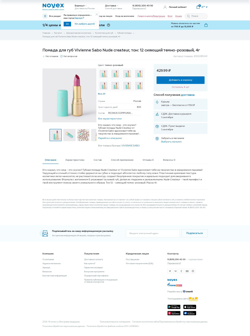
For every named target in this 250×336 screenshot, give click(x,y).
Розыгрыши (159, 16)
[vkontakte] (175, 271)
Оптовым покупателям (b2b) (139, 264)
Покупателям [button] (91, 254)
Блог (170, 16)
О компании (48, 260)
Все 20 (101, 94)
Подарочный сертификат (96, 276)
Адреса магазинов (52, 264)
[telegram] (170, 271)
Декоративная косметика (78, 33)
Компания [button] (48, 254)
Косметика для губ (104, 33)
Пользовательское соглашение (115, 322)
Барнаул (79, 6)
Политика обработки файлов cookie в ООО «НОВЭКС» (113, 326)
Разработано (175, 292)
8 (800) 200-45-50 (143, 6)
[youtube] (187, 271)
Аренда (46, 268)
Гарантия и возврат (93, 268)
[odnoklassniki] (181, 271)
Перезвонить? (139, 9)
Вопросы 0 (169, 160)
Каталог (58, 33)
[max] (193, 271)
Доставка (110, 6)
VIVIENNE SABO (130, 146)
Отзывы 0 (148, 160)
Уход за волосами (124, 16)
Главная (46, 33)
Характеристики (74, 160)
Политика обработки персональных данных (64, 326)
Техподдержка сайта (178, 299)
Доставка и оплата (93, 260)
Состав (98, 160)
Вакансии (47, 272)
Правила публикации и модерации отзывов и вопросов (100, 281)
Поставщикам (132, 260)
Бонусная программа (94, 272)
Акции (178, 16)
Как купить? (89, 264)
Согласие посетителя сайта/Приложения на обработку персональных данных (169, 322)
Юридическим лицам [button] (137, 254)
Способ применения (122, 160)
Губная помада (124, 33)
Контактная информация (55, 276)
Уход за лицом (104, 16)
